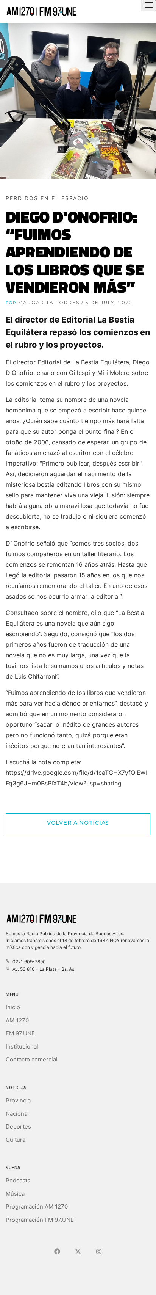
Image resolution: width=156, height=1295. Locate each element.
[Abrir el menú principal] (149, 5)
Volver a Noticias (78, 822)
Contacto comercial (32, 1059)
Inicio (13, 1007)
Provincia (18, 1100)
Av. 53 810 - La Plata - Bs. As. (42, 969)
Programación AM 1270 (37, 1206)
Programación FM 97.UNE (40, 1219)
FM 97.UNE (20, 1033)
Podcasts (18, 1180)
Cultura (15, 1139)
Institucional (22, 1046)
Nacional (17, 1113)
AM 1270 (17, 1020)
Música (15, 1193)
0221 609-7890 (28, 961)
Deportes (18, 1126)
